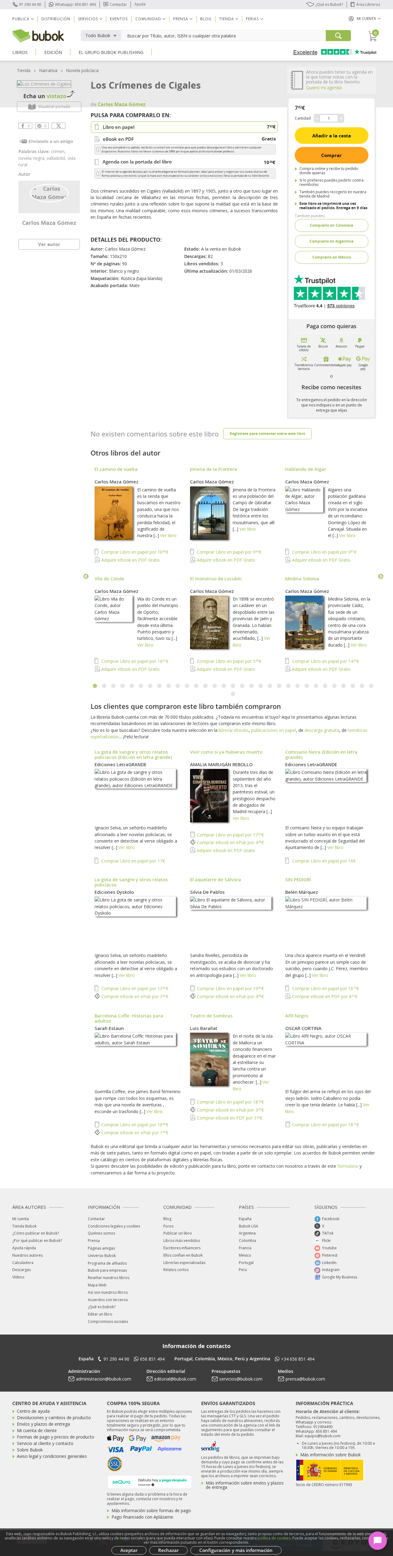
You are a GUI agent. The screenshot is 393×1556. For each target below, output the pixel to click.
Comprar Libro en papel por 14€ (325, 661)
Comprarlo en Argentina (331, 241)
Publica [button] (20, 18)
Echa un (44, 96)
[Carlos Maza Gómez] (49, 192)
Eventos (119, 18)
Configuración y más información (236, 1550)
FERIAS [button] (252, 18)
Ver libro (168, 535)
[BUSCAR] (338, 35)
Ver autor (49, 244)
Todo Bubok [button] (97, 35)
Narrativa (48, 70)
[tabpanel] (233, 569)
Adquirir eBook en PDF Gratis (130, 560)
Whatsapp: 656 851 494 (75, 4)
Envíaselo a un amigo (51, 141)
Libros (20, 52)
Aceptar (129, 1550)
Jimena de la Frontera (213, 469)
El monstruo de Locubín (216, 578)
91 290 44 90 (30, 4)
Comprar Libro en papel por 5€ (228, 661)
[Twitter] (58, 126)
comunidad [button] (148, 18)
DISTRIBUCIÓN (55, 18)
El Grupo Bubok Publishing (111, 52)
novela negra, (32, 158)
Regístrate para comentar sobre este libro (267, 433)
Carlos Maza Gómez (49, 222)
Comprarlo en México (331, 257)
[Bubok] (38, 35)
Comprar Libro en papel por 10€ (134, 552)
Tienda (23, 70)
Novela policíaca (82, 70)
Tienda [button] (226, 18)
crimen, (58, 151)
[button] (365, 18)
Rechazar (168, 1550)
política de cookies (274, 1538)
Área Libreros (368, 4)
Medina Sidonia (302, 578)
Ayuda (140, 4)
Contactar (118, 4)
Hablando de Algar (305, 469)
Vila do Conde (109, 578)
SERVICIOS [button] (88, 18)
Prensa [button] (180, 18)
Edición (53, 52)
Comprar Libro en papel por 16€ (134, 661)
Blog (206, 18)
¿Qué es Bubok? (329, 4)
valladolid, (57, 158)
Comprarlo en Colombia (331, 225)
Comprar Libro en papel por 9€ (228, 552)
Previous (86, 577)
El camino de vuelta (116, 469)
